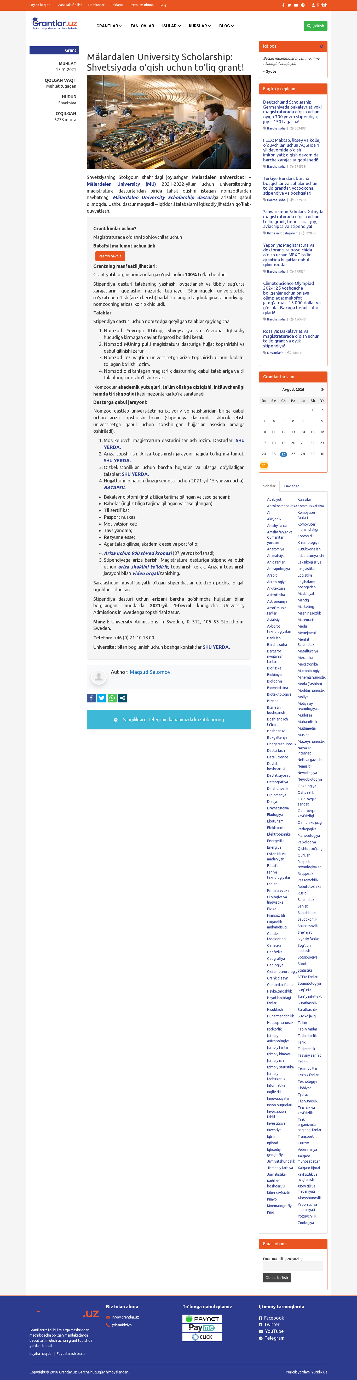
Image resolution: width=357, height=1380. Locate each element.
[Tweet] (101, 698)
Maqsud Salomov (150, 672)
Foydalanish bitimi (71, 1353)
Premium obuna (142, 5)
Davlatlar (291, 486)
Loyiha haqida (40, 5)
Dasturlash (275, 352)
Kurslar (198, 26)
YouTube (274, 1331)
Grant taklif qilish (69, 5)
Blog (225, 26)
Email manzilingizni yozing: (283, 1258)
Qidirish (317, 26)
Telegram (274, 1337)
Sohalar (269, 486)
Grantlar (107, 26)
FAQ (163, 5)
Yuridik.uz (319, 1372)
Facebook (274, 1317)
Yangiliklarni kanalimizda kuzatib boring (173, 719)
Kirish (322, 5)
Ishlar (170, 26)
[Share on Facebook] (91, 698)
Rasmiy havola (110, 256)
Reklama (117, 5)
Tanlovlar (142, 26)
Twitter (272, 1324)
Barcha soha (276, 128)
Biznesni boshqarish (282, 233)
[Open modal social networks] (122, 698)
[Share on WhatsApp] (112, 698)
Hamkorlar (96, 5)
